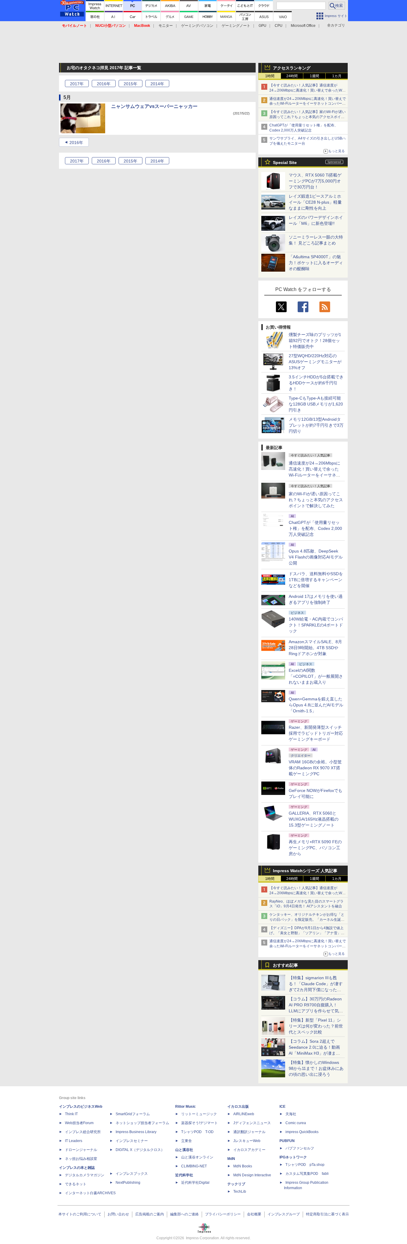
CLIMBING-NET (194, 1166)
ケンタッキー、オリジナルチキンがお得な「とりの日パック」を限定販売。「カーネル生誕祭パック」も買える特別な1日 (306, 919)
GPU (262, 26)
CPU (278, 26)
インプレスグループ (284, 1214)
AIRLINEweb (243, 1114)
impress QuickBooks (302, 1132)
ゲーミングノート (236, 26)
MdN (231, 1159)
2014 (157, 83)
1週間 (314, 76)
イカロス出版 (238, 1106)
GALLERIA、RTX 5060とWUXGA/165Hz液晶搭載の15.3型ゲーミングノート (313, 819)
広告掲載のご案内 (149, 1214)
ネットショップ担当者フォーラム (142, 1123)
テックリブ (236, 1184)
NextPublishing (128, 1182)
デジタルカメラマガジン (84, 1175)
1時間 (269, 76)
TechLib (239, 1191)
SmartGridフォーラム (133, 1114)
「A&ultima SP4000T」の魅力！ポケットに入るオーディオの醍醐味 (316, 262)
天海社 (290, 1114)
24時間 (292, 76)
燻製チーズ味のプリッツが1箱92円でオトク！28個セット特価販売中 (315, 340)
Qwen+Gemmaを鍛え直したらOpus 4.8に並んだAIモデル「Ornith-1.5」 (316, 705)
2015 (130, 83)
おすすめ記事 (285, 965)
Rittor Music (185, 1106)
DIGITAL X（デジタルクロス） (140, 1150)
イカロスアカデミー (249, 1150)
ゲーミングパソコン (197, 26)
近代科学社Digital (195, 1182)
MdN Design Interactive (252, 1175)
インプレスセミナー (132, 1141)
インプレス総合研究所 (83, 1132)
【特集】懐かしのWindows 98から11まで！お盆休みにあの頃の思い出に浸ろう (316, 1068)
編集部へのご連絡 (184, 1214)
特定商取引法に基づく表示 (327, 1214)
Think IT (71, 1114)
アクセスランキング (291, 68)
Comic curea (295, 1123)
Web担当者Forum (79, 1123)
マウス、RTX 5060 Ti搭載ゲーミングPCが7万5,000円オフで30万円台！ (315, 181)
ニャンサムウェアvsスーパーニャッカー (154, 106)
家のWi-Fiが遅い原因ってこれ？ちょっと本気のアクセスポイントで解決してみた (316, 499)
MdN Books (242, 1166)
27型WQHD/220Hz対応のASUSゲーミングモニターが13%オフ (315, 361)
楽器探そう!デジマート (199, 1123)
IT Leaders (73, 1141)
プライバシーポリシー (223, 1214)
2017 (77, 83)
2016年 (76, 142)
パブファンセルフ (299, 1148)
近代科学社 (184, 1175)
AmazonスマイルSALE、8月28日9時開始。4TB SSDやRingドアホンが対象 (315, 647)
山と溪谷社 (184, 1150)
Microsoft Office (303, 26)
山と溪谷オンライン (197, 1157)
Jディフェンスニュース (252, 1123)
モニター (166, 26)
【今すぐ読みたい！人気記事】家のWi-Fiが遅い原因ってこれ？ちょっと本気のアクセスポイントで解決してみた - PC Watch (307, 117)
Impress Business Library (136, 1132)
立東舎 (186, 1141)
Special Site (285, 162)
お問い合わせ (118, 1214)
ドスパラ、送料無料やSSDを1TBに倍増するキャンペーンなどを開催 (316, 579)
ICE (282, 1106)
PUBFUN (287, 1141)
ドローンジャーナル (81, 1150)
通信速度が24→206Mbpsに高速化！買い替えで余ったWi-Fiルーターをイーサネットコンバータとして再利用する (307, 104)
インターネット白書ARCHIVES (90, 1193)
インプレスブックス (132, 1174)
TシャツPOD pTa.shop (304, 1165)
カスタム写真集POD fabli (307, 1174)
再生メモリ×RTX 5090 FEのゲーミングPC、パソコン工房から (315, 847)
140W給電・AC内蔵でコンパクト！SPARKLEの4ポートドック (316, 625)
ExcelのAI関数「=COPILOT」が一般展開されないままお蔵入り (316, 676)
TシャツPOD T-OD (197, 1132)
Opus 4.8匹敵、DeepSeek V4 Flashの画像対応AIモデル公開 (316, 557)
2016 (104, 83)
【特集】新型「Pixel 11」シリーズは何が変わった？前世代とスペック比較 (316, 1026)
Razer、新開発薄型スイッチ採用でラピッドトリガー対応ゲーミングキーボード (316, 733)
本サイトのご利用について (79, 1214)
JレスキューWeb (246, 1141)
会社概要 (254, 1214)
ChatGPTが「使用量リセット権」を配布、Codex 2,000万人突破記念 (315, 528)
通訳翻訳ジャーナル (249, 1132)
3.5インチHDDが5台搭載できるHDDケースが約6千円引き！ (316, 383)
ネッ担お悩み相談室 (81, 1159)
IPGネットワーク (293, 1157)
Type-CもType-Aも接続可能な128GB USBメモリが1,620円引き (316, 404)
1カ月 (336, 76)
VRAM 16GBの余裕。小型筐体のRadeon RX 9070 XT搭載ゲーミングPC (315, 767)
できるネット (75, 1184)
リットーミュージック (199, 1114)
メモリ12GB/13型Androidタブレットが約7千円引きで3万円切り (316, 425)
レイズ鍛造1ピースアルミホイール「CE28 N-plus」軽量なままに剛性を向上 (315, 202)
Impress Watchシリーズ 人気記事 (305, 870)
